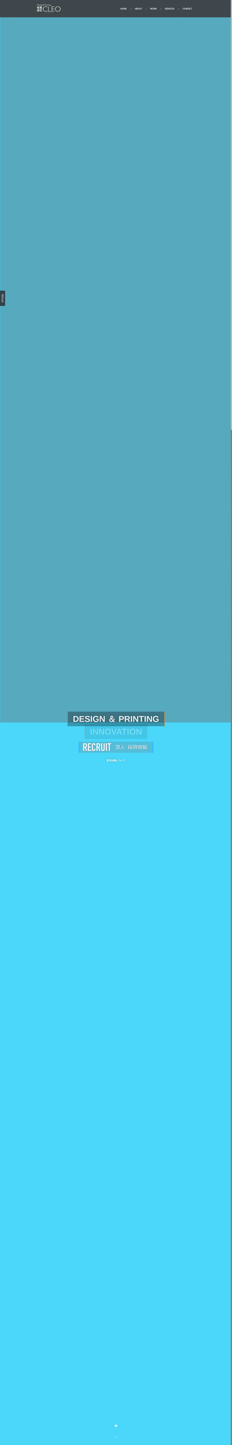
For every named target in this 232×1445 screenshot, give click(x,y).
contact (187, 9)
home (123, 9)
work (153, 9)
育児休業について (116, 760)
